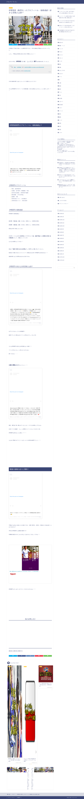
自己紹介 (61, 104)
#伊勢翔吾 (19, 67)
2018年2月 (61, 250)
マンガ (60, 61)
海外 (60, 64)
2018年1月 (61, 253)
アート (60, 76)
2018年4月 (61, 244)
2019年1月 (61, 216)
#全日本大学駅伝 (27, 67)
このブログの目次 (62, 200)
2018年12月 (61, 219)
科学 (60, 126)
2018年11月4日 (27, 70)
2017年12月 (61, 257)
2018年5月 (61, 241)
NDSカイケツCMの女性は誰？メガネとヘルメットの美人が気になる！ (67, 26)
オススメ (61, 54)
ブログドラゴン (12, 2)
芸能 (60, 67)
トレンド (61, 48)
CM (60, 95)
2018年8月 (61, 232)
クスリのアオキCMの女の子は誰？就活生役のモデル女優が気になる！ (66, 21)
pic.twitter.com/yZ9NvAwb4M (38, 67)
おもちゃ (61, 73)
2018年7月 (61, 235)
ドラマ (60, 132)
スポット (61, 58)
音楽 (60, 129)
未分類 (60, 98)
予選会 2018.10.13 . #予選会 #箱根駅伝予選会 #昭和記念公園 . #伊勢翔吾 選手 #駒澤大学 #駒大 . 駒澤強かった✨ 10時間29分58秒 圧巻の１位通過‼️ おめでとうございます (25, 170)
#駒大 (15, 67)
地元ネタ (61, 42)
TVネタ (60, 51)
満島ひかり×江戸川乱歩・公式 (16, 416)
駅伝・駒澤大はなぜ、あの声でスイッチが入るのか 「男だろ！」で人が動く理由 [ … (24, 571)
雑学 (60, 89)
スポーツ (10, 7)
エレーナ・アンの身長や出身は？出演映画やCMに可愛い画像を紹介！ (67, 17)
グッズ (60, 120)
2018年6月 (61, 238)
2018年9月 (61, 229)
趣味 (60, 117)
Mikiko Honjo (12, 322)
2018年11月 (61, 222)
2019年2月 (61, 213)
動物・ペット (62, 45)
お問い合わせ (62, 197)
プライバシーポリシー (63, 203)
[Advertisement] (30, 108)
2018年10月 (61, 225)
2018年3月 (61, 247)
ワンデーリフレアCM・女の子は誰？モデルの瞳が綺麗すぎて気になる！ (66, 12)
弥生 (11, 174)
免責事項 (18, 797)
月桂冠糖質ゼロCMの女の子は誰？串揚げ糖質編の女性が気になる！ (66, 31)
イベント (61, 110)
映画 (60, 85)
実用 (60, 123)
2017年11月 (61, 260)
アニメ (60, 92)
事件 (60, 113)
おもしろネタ (62, 70)
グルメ (60, 107)
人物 (60, 82)
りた (11, 516)
